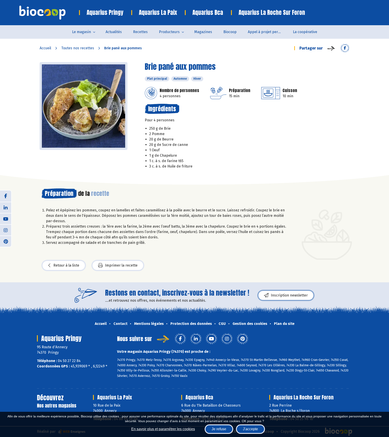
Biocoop (230, 32)
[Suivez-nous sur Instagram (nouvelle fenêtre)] (5, 229)
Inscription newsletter (289, 295)
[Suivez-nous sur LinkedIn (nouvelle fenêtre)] (5, 207)
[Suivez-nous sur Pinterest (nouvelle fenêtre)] (5, 241)
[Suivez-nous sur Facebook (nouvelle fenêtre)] (5, 196)
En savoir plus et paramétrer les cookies (163, 429)
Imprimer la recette (121, 265)
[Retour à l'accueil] (49, 13)
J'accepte (250, 429)
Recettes (140, 32)
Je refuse (219, 429)
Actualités (114, 32)
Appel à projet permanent (267, 32)
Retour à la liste (66, 265)
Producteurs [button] (169, 32)
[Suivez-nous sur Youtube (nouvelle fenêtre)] (5, 218)
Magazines (203, 32)
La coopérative (305, 32)
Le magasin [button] (81, 32)
